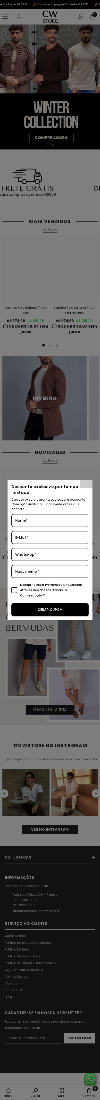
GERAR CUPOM (50, 609)
